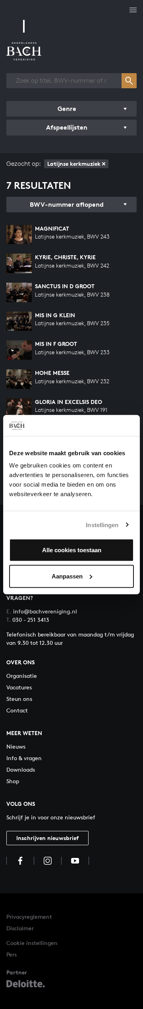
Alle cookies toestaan (71, 550)
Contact (17, 710)
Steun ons (19, 698)
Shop (12, 781)
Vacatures (19, 687)
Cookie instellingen (32, 942)
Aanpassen (67, 575)
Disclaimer (20, 928)
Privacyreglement (29, 916)
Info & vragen (24, 758)
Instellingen (102, 524)
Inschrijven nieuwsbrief (47, 837)
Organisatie (21, 675)
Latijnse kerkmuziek (73, 163)
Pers (11, 954)
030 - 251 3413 (27, 619)
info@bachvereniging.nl (41, 611)
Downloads (20, 769)
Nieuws (15, 746)
